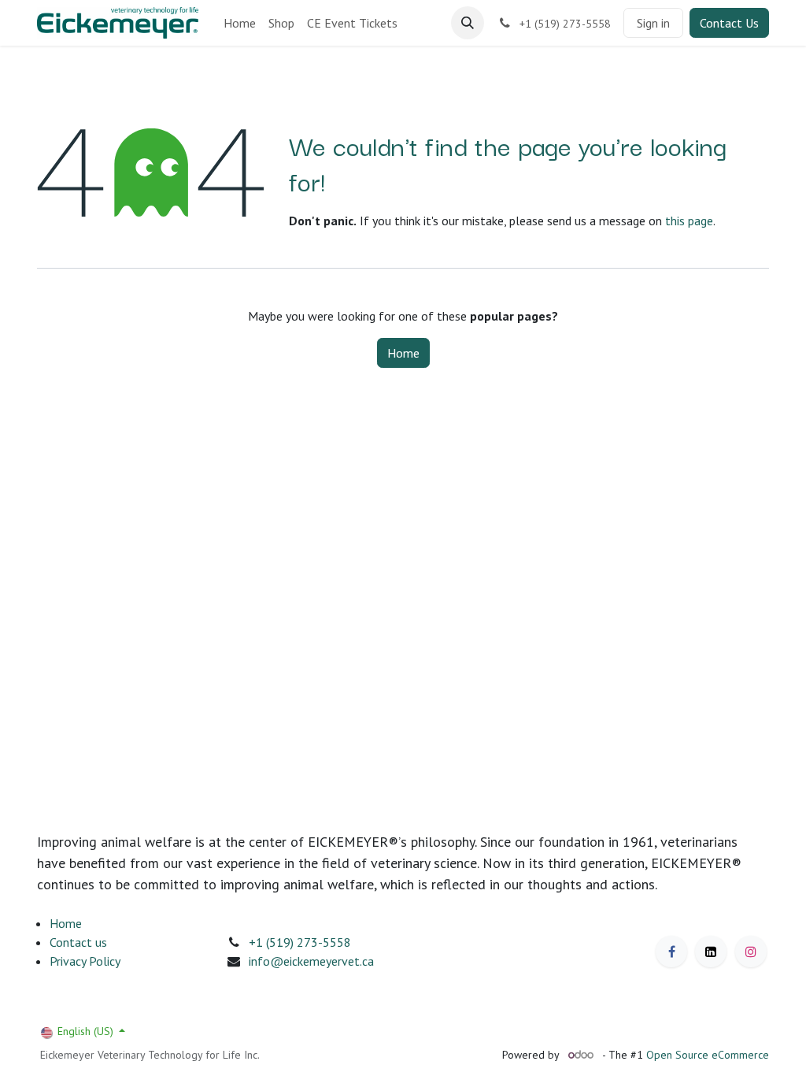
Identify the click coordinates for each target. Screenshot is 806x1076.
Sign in (653, 23)
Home (403, 353)
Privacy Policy (85, 961)
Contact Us (729, 23)
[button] (467, 22)
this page (689, 220)
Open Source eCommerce (707, 1055)
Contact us (78, 942)
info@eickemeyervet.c (308, 961)
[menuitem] (239, 23)
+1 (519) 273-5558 (300, 942)
